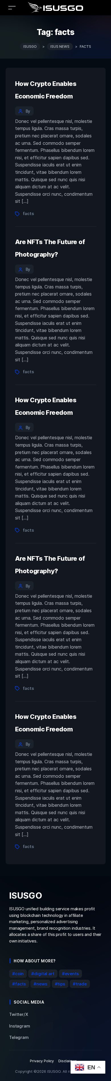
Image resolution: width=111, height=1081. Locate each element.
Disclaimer (67, 1061)
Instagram (19, 1026)
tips (61, 984)
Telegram (19, 1037)
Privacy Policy (42, 1061)
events (72, 973)
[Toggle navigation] (12, 7)
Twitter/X (18, 1014)
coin (19, 973)
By (28, 111)
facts (28, 213)
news (41, 984)
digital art (44, 973)
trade (81, 984)
